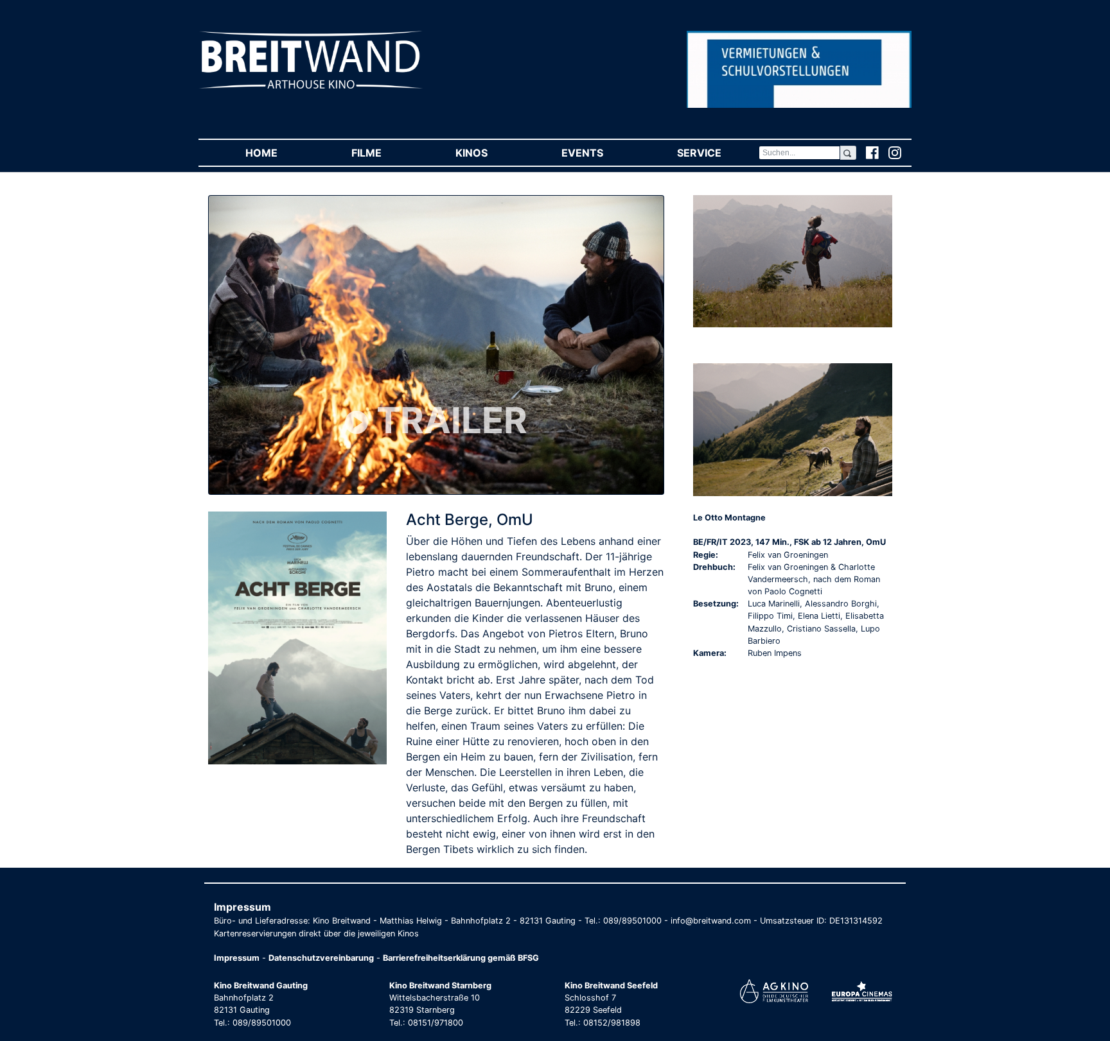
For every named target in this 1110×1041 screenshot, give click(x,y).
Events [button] (600, 152)
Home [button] (279, 152)
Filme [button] (384, 152)
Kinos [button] (489, 152)
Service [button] (717, 152)
